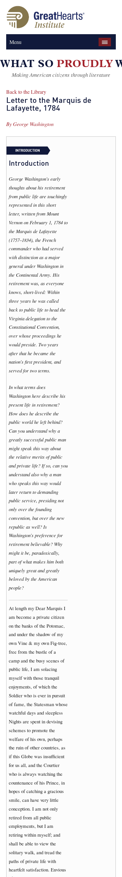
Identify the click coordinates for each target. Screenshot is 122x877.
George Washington (33, 123)
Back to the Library (26, 91)
